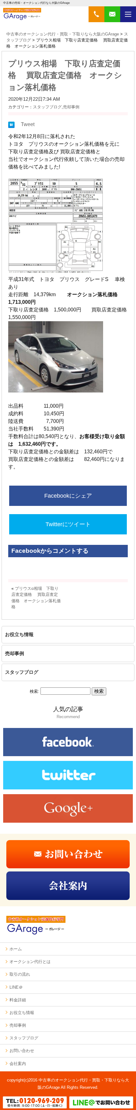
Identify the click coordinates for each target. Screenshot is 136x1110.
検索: (34, 691)
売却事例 (71, 107)
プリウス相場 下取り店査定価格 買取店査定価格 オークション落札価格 (65, 75)
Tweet (27, 124)
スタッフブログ (47, 107)
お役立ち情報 (19, 634)
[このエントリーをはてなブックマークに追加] (11, 126)
